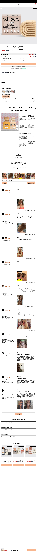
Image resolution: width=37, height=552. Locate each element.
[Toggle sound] (16, 126)
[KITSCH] (18, 4)
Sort (26, 186)
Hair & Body (18, 6)
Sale (25, 6)
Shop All (28, 6)
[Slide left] (10, 1)
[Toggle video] (16, 129)
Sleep (22, 6)
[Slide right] (26, 1)
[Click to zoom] (35, 42)
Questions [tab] (10, 181)
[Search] (3, 4)
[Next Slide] (34, 176)
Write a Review (32, 183)
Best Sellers (14, 6)
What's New (9, 6)
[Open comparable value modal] (13, 50)
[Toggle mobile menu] (1, 4)
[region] (18, 1)
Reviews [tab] (4, 181)
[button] (1, 8)
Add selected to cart (6, 96)
